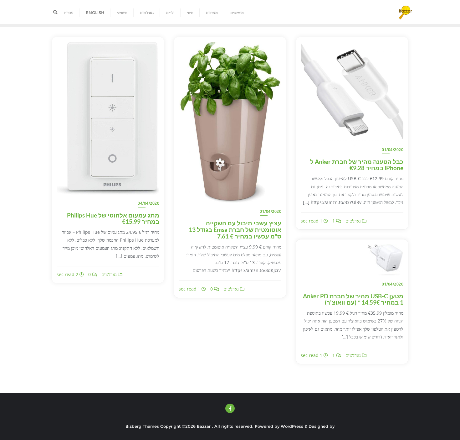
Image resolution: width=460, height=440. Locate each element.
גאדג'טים (109, 274)
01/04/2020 (270, 211)
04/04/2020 (148, 203)
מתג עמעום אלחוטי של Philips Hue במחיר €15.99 (113, 218)
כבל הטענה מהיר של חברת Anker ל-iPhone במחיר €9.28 (355, 165)
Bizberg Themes (142, 426)
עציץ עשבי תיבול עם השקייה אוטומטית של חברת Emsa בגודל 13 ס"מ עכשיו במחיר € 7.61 (235, 229)
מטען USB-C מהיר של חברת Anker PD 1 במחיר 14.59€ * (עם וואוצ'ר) (353, 299)
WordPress (292, 426)
